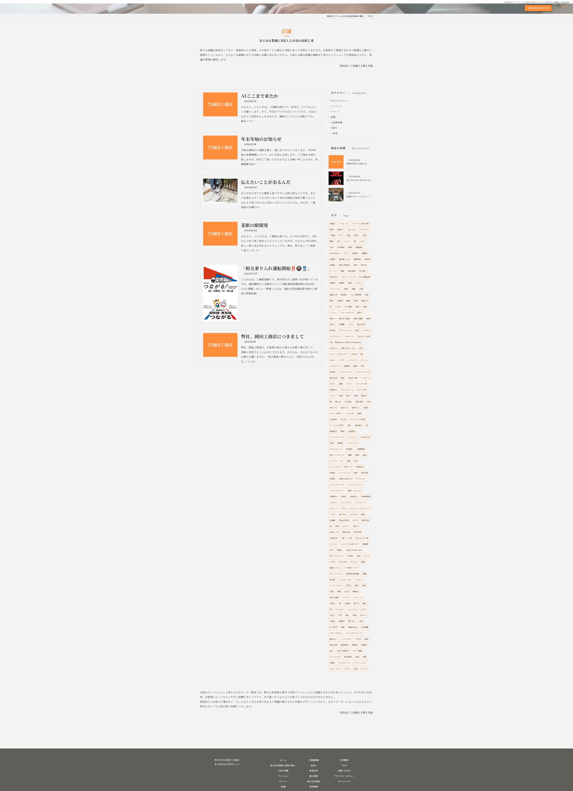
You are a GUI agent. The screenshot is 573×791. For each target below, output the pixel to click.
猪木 (356, 585)
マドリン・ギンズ (348, 277)
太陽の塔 (333, 538)
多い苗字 (333, 627)
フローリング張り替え (361, 223)
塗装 (364, 656)
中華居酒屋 (365, 496)
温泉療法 (344, 645)
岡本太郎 (346, 532)
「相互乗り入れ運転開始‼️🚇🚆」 (276, 268)
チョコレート (360, 502)
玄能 (357, 306)
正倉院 (340, 300)
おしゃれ (352, 229)
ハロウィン (348, 336)
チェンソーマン (336, 573)
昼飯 (342, 271)
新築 (339, 591)
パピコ (332, 395)
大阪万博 (357, 532)
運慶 (364, 573)
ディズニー (339, 609)
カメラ (345, 526)
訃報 (364, 585)
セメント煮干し (336, 413)
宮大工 (332, 324)
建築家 (342, 283)
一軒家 (334, 133)
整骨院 (347, 366)
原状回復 (348, 656)
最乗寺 (342, 621)
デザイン (359, 283)
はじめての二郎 (362, 538)
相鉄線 (355, 253)
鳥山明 (332, 372)
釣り (339, 241)
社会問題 (364, 627)
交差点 (332, 603)
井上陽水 (348, 401)
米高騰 (332, 520)
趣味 (331, 241)
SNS (332, 443)
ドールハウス (335, 656)
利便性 (332, 265)
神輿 (368, 318)
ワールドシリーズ (337, 437)
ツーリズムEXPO (337, 425)
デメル (343, 508)
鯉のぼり (333, 639)
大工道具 (348, 306)
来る (331, 650)
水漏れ (332, 662)
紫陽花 (339, 550)
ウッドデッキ (344, 662)
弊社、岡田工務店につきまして (272, 336)
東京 (355, 265)
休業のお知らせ (345, 478)
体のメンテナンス (337, 455)
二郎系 (365, 407)
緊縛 (357, 455)
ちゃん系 (350, 413)
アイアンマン (335, 289)
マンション (336, 106)
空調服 (342, 324)
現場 (350, 247)
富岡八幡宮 (358, 318)
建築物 (332, 283)
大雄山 (332, 621)
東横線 (364, 253)
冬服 (348, 461)
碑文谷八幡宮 (344, 318)
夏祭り (360, 312)
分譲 (348, 235)
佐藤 (342, 627)
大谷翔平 (333, 419)
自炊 (358, 555)
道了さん (352, 621)
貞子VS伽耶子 (343, 650)
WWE (348, 585)
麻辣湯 (340, 443)
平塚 (368, 401)
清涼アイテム (335, 567)
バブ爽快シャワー (351, 567)
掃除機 (343, 294)
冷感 (341, 395)
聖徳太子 (365, 300)
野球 (342, 431)
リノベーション (360, 662)
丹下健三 (362, 271)
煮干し (362, 348)
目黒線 (332, 259)
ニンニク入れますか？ (350, 544)
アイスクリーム (347, 389)
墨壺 (348, 300)
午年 (340, 615)
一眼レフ (355, 526)
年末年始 (364, 472)
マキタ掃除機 (355, 294)
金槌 (365, 306)
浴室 (355, 668)
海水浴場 (359, 401)
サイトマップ (344, 781)
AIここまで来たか (259, 95)
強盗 (364, 455)
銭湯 (366, 639)
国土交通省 (334, 597)
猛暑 (363, 561)
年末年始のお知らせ (261, 139)
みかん (332, 360)
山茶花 (354, 354)
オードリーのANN (357, 419)
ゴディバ (333, 508)
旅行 (349, 425)
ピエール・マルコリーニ (360, 508)
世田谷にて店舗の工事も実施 (356, 65)
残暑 (359, 413)
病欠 (363, 366)
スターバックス (345, 330)
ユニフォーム (344, 472)
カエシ (349, 383)
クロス (347, 668)
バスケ (346, 253)
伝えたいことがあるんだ (266, 182)
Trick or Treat (363, 336)
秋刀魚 (332, 579)
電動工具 (333, 294)
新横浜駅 (357, 259)
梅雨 (346, 289)
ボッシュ (364, 360)
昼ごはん (342, 514)
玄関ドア (341, 229)
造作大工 (344, 407)
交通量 (347, 603)
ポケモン (354, 561)
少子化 (358, 639)
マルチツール (335, 366)
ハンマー (333, 312)
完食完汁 (333, 389)
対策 (355, 395)
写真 (337, 526)
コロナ (362, 241)
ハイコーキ (352, 360)
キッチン (364, 668)
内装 (357, 656)
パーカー (333, 461)
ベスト (351, 324)
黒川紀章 (351, 271)
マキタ (342, 360)
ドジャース (352, 437)
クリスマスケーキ (337, 484)
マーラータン (352, 443)
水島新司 (352, 431)
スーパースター (336, 585)
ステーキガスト (336, 633)
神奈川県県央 (344, 265)
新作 (357, 330)
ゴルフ (347, 241)
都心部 (364, 265)
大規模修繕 (336, 122)
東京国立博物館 (352, 573)
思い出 (338, 401)
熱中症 (332, 330)
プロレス (359, 579)
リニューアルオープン (339, 354)
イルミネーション (355, 484)
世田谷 (332, 223)
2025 (347, 591)
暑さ (348, 395)
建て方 (356, 603)
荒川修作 (333, 277)
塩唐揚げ (359, 247)
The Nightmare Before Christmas (345, 342)
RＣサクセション (337, 555)
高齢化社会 (352, 627)
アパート (335, 111)
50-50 (343, 419)
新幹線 (367, 259)
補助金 (355, 591)
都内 (365, 235)
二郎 (342, 538)
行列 (350, 538)
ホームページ (335, 466)
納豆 (363, 514)
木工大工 (333, 407)
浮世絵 (350, 555)
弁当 (331, 247)
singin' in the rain (353, 550)
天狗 (361, 621)
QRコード (348, 466)
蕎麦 (342, 378)
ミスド (332, 514)
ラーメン (333, 271)
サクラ (355, 520)
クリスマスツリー (337, 490)
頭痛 (353, 289)
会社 (355, 461)
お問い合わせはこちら (538, 7)
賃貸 (331, 229)
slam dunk (334, 253)
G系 (331, 550)
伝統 (366, 294)
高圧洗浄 (333, 378)
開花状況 (365, 520)
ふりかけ (353, 514)
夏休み (364, 395)
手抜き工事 (352, 378)
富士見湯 (333, 645)
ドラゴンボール (345, 372)
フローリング (335, 668)
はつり (332, 383)
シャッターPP (361, 383)
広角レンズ (334, 532)
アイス (366, 555)
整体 (355, 366)
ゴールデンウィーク (354, 633)
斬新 (350, 283)
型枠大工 (355, 407)
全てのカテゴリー (340, 100)
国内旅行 (333, 431)
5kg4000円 (344, 520)
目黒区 (332, 472)
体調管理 (361, 449)
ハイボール (365, 378)
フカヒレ (333, 502)
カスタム (366, 330)
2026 (332, 615)
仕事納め (333, 496)
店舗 (333, 116)
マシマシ (333, 544)
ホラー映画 (357, 650)
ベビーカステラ (347, 312)
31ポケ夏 (342, 561)
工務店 (332, 235)
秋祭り (332, 318)
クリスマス (360, 478)
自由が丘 (353, 496)
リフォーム (343, 223)
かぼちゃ (333, 348)
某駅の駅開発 (254, 225)
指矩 (355, 300)
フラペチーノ (335, 336)
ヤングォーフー (336, 449)
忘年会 (343, 496)
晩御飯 (365, 544)
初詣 (354, 615)
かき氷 (332, 561)
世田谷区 (360, 466)
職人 (365, 603)
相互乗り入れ (344, 259)
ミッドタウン (346, 639)
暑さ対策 (361, 324)
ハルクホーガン (345, 579)
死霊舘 (364, 645)
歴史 (331, 300)
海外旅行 (358, 425)
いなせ (338, 306)
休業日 (332, 478)
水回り (334, 127)
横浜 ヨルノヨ (354, 490)
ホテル (363, 609)
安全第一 (349, 449)
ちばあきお (365, 437)
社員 (355, 472)
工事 (361, 289)
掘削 (341, 383)
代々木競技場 (364, 277)
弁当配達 (341, 247)
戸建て (356, 235)
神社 (347, 615)
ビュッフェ (352, 609)
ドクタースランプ (362, 372)
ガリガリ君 (361, 389)
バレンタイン (346, 502)
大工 (341, 235)
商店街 (354, 645)
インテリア (363, 229)
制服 (350, 455)
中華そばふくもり (348, 348)
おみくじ (364, 615)
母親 (331, 591)
